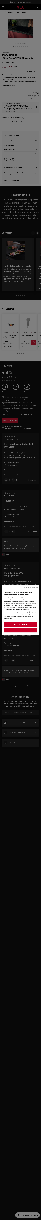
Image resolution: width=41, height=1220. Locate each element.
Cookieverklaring (27, 616)
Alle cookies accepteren (20, 630)
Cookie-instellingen (20, 624)
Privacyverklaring (8, 618)
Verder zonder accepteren (31, 587)
